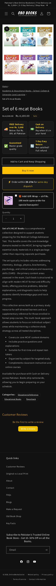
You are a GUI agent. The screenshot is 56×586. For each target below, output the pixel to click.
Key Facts (11, 523)
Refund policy (33, 574)
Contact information (37, 579)
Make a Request (14, 509)
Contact (10, 487)
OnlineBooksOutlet (16, 574)
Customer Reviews (15, 466)
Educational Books (13, 399)
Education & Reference (28, 394)
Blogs (9, 502)
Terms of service (19, 579)
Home (5, 86)
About (9, 480)
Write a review (28, 428)
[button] (6, 13)
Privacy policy (47, 574)
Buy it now (28, 170)
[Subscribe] (46, 550)
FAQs (8, 494)
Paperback (31, 399)
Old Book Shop (13, 516)
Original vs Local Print (17, 473)
